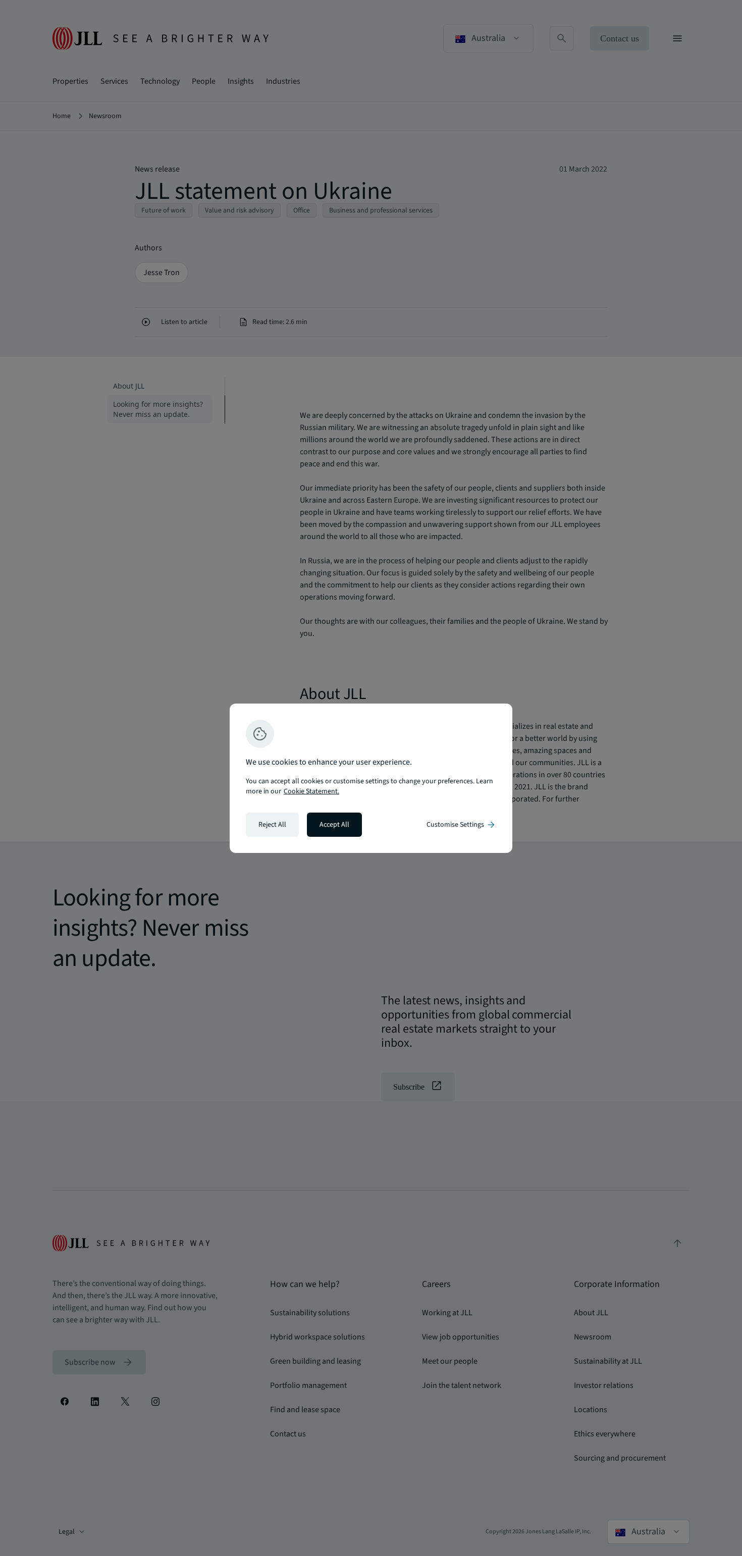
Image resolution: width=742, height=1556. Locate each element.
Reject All (272, 825)
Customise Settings (461, 825)
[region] (371, 778)
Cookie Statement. (311, 791)
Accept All (334, 825)
